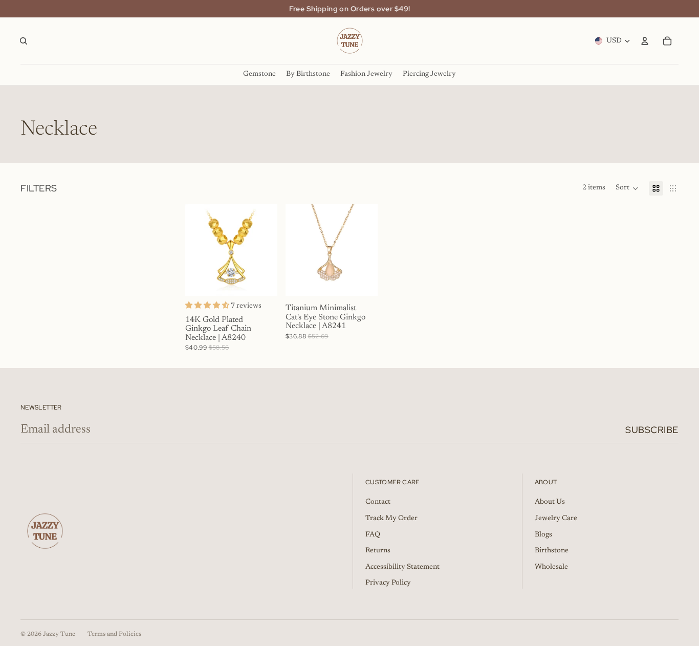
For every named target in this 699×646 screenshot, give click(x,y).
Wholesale (551, 567)
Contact (377, 502)
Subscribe (652, 430)
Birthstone (552, 550)
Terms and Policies (114, 634)
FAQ (372, 535)
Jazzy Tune (59, 634)
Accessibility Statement (402, 567)
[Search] (23, 41)
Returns (377, 550)
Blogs (543, 535)
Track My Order (391, 518)
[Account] (645, 41)
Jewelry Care (556, 518)
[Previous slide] (196, 250)
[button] (627, 188)
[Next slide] (266, 250)
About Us (550, 502)
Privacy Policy (388, 583)
